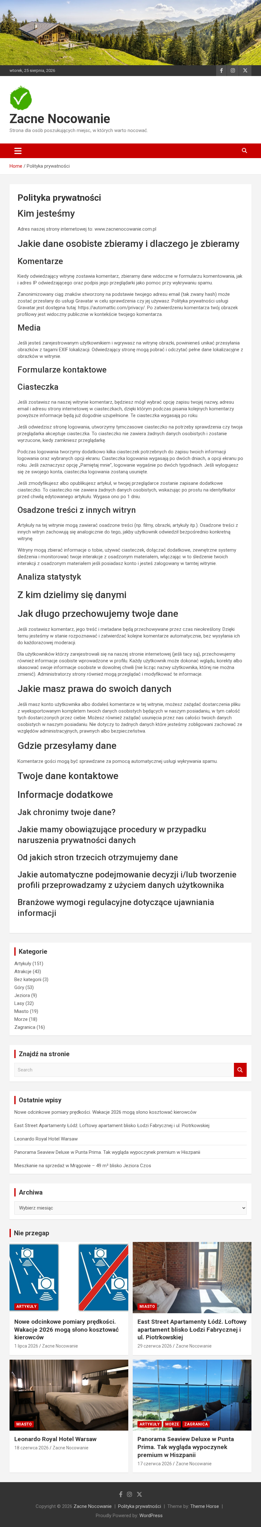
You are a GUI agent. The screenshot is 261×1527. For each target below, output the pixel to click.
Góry (19, 987)
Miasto (21, 1011)
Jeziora (22, 995)
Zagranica (24, 1027)
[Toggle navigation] (18, 150)
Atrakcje (23, 971)
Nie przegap (31, 1233)
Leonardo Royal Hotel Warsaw (46, 1139)
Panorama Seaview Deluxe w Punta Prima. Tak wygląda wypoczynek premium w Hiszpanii (107, 1152)
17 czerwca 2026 (155, 1463)
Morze (21, 1019)
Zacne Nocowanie (60, 118)
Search (240, 1070)
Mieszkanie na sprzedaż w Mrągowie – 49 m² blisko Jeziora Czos (82, 1165)
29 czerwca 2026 (155, 1346)
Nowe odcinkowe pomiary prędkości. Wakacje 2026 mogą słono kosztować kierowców (105, 1112)
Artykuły (22, 963)
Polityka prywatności (139, 1506)
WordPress (151, 1515)
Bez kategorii (27, 979)
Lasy (19, 1003)
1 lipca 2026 (26, 1346)
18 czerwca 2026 (31, 1447)
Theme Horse (204, 1506)
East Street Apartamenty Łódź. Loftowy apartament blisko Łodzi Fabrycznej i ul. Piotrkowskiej (111, 1125)
